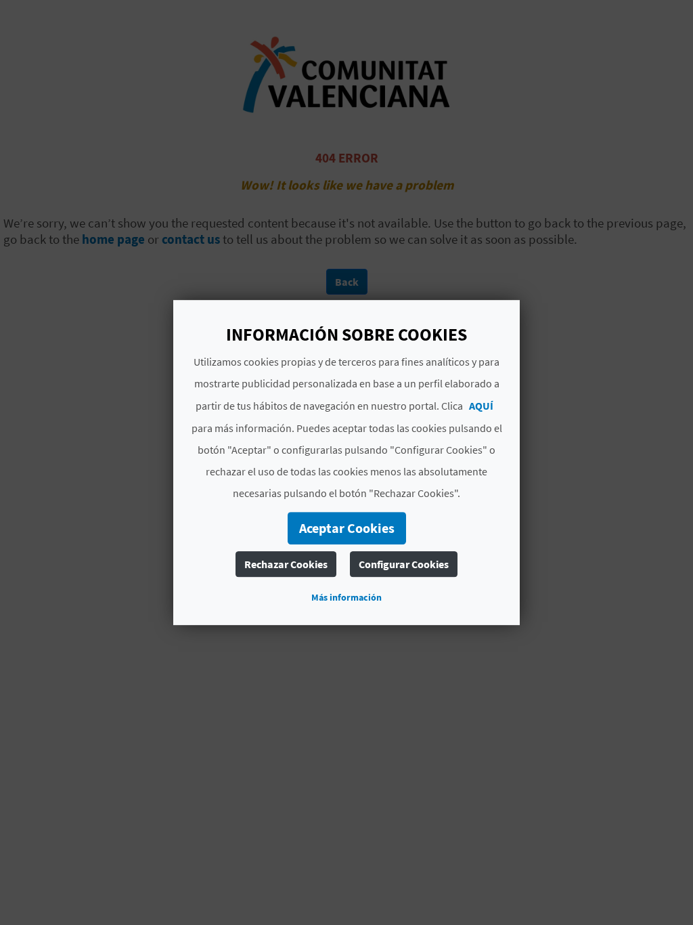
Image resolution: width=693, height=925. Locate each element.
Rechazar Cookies (286, 564)
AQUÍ (481, 405)
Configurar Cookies (404, 564)
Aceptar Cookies (347, 527)
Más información (346, 597)
